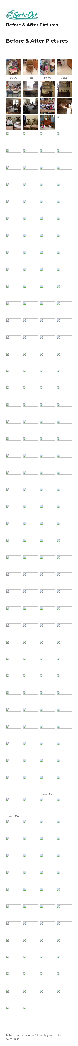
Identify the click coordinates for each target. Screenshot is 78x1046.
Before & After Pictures (32, 24)
